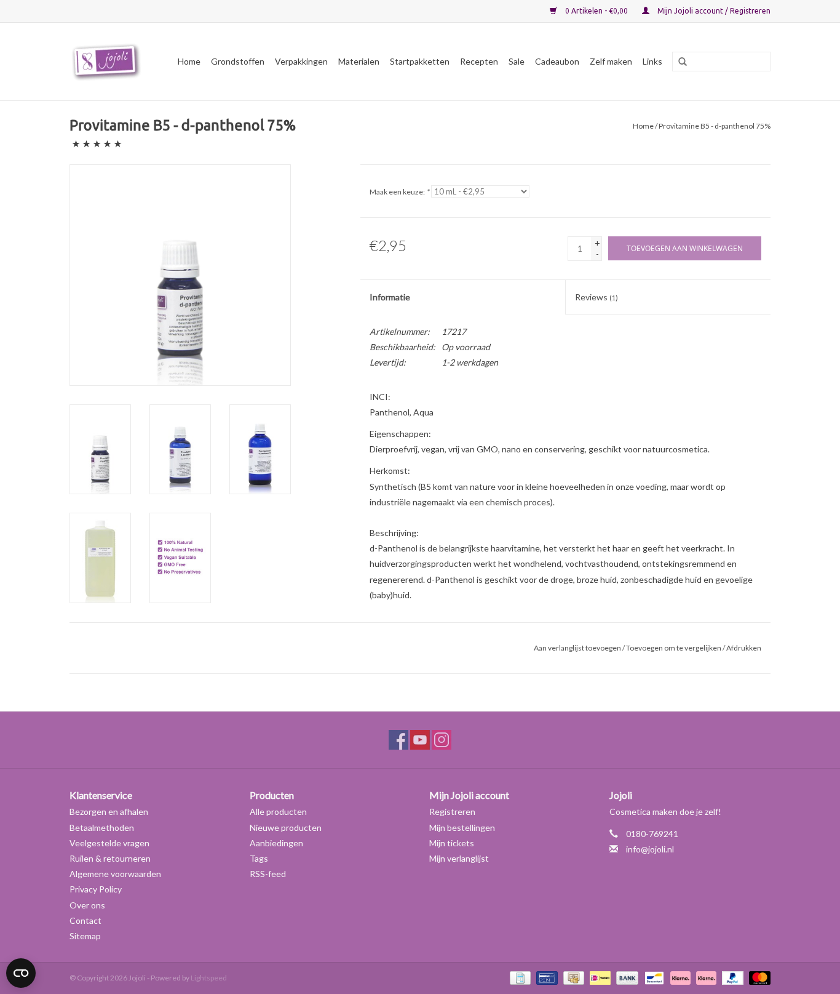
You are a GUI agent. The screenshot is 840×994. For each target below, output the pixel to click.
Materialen (358, 61)
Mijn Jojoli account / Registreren (713, 11)
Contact (85, 920)
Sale (517, 61)
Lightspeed (209, 977)
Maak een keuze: (399, 191)
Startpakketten (420, 61)
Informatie (390, 297)
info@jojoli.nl (650, 849)
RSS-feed (268, 873)
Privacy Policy (95, 889)
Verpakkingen (301, 61)
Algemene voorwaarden (115, 873)
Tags (259, 858)
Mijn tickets (451, 843)
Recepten (479, 61)
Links (652, 61)
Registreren (452, 811)
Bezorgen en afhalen (108, 811)
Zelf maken (611, 61)
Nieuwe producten (286, 827)
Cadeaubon (557, 61)
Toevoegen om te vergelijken (674, 647)
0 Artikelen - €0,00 (596, 11)
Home (189, 61)
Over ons (87, 905)
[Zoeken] (678, 62)
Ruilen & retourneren (110, 858)
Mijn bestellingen (462, 827)
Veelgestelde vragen (109, 843)
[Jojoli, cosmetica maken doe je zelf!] (108, 61)
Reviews (596, 297)
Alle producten (278, 811)
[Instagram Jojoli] (441, 740)
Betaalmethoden (101, 827)
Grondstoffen (237, 61)
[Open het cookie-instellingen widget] (21, 968)
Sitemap (85, 936)
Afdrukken (743, 647)
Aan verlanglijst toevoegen (577, 647)
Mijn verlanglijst (459, 858)
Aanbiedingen (276, 843)
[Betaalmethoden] (518, 977)
